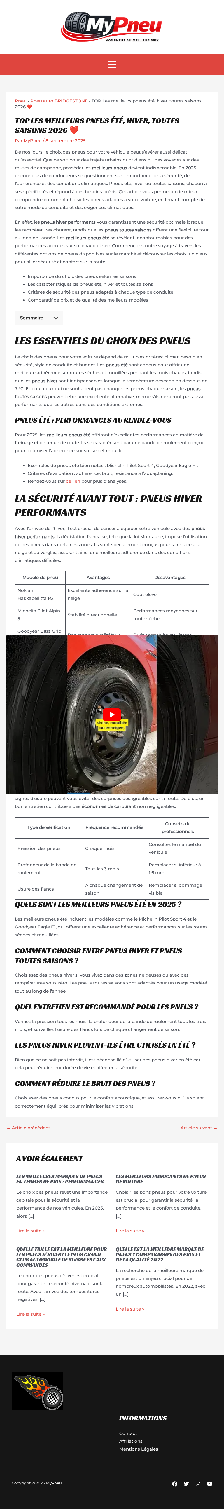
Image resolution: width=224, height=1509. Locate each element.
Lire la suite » (30, 1230)
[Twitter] (186, 1484)
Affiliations (131, 1441)
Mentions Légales (138, 1449)
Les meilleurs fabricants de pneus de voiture (161, 1179)
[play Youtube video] (112, 715)
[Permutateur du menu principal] (112, 64)
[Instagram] (198, 1484)
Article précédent (28, 1127)
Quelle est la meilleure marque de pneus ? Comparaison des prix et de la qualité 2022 (160, 1254)
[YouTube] (209, 1484)
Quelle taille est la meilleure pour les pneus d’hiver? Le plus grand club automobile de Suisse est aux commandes (61, 1257)
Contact (128, 1433)
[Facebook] (174, 1484)
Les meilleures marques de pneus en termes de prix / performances (60, 1179)
